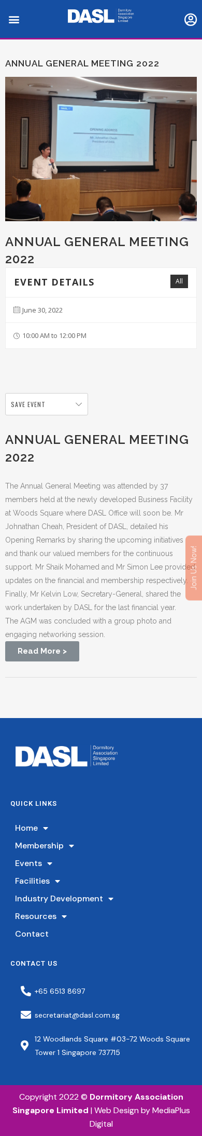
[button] (13, 19)
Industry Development (59, 898)
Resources (35, 916)
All (179, 281)
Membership (39, 845)
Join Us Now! (194, 568)
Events (28, 863)
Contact (32, 933)
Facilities (32, 880)
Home (26, 827)
